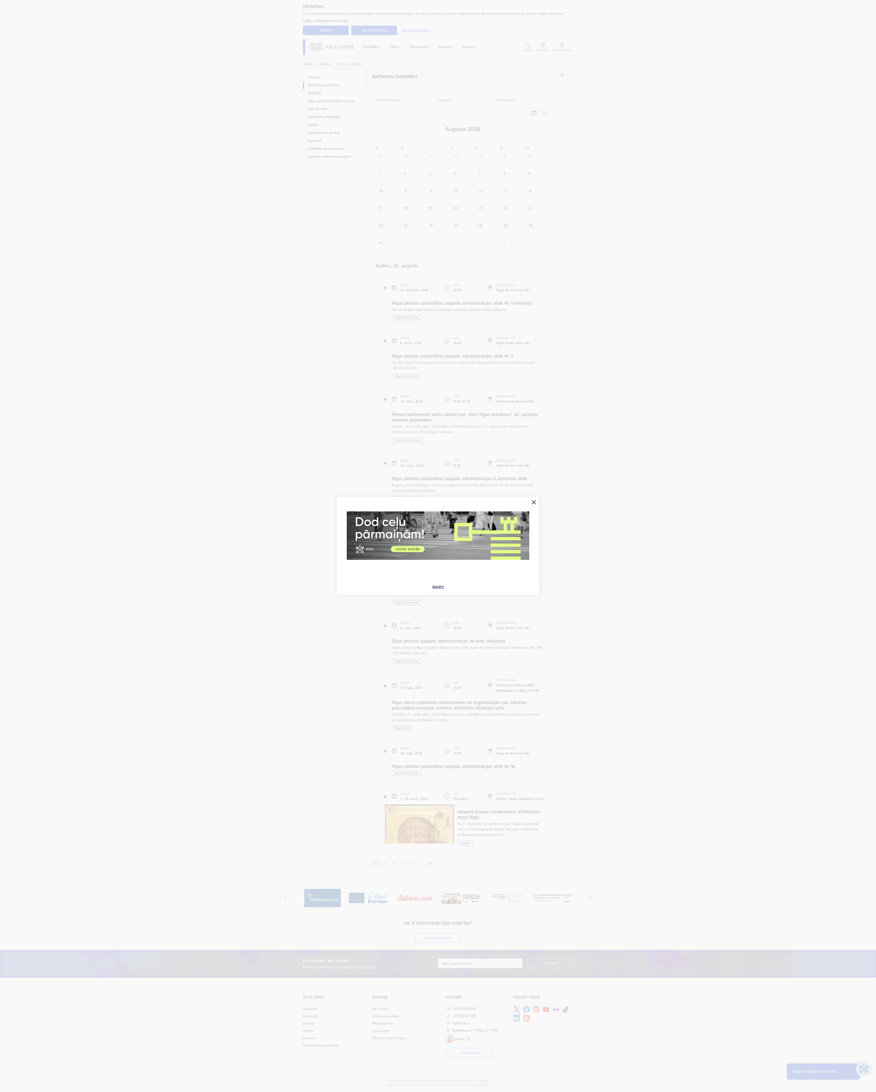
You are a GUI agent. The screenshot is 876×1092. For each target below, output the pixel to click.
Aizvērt (438, 586)
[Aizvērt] (534, 502)
